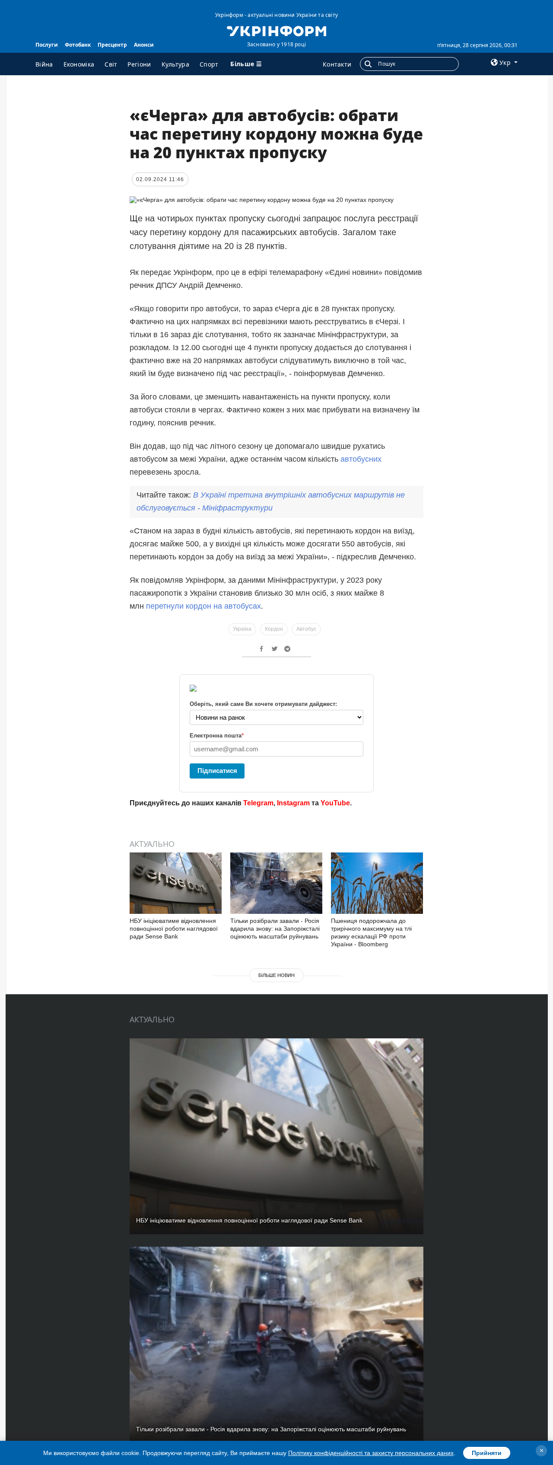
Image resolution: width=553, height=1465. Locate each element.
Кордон (274, 629)
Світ (111, 64)
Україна (242, 629)
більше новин (276, 975)
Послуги (46, 44)
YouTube (335, 803)
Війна (44, 64)
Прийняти (487, 1452)
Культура (175, 64)
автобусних (360, 459)
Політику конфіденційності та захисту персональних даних (371, 1452)
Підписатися (217, 770)
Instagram (293, 803)
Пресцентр (112, 44)
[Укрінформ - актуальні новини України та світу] (276, 30)
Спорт (209, 64)
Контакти (337, 64)
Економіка (79, 64)
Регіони (139, 64)
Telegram (258, 803)
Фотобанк (78, 44)
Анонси (144, 44)
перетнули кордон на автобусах (203, 606)
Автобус (306, 629)
